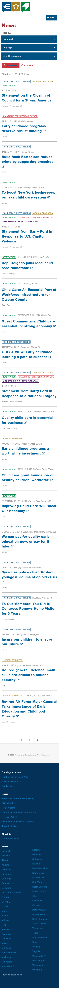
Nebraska (37, 859)
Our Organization (10, 838)
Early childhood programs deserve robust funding (24, 128)
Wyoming (37, 969)
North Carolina (39, 886)
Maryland (6, 947)
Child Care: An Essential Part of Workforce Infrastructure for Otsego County (29, 294)
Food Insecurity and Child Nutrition (19, 812)
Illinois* (5, 915)
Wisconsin (37, 965)
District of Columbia (11, 892)
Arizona (5, 864)
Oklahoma (37, 900)
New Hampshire (40, 868)
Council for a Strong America (16, 7)
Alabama (6, 855)
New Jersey (38, 873)
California (6, 874)
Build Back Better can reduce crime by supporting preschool (28, 159)
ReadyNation (9, 85)
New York (11, 65)
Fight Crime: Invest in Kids (16, 81)
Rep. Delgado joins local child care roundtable (27, 265)
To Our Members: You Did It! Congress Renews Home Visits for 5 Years (28, 608)
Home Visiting (8, 807)
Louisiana (6, 938)
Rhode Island (39, 914)
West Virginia (39, 960)
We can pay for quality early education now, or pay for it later (26, 541)
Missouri (36, 849)
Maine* (5, 943)
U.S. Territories (39, 937)
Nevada (36, 863)
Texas (35, 932)
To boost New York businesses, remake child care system (28, 195)
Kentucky (6, 934)
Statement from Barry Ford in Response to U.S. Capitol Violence (27, 236)
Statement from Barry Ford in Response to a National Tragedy (29, 393)
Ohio (34, 896)
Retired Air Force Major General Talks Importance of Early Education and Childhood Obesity (29, 708)
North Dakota (39, 891)
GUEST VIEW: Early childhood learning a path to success (27, 354)
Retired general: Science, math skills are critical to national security (28, 675)
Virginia (36, 951)
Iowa (4, 924)
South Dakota (39, 923)
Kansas (5, 929)
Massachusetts (9, 952)
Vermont (36, 946)
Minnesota (7, 961)
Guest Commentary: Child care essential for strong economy (28, 323)
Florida (5, 897)
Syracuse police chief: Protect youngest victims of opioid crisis (29, 574)
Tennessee (37, 928)
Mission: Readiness (43, 81)
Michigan (6, 957)
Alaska (5, 860)
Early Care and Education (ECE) (18, 798)
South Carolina (39, 919)
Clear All (30, 65)
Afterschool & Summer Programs (18, 821)
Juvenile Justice (10, 826)
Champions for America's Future (19, 116)
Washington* (38, 956)
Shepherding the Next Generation (20, 221)
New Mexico (38, 877)
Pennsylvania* (39, 909)
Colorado (6, 878)
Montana (36, 854)
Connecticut (8, 883)
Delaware (6, 888)
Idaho (4, 911)
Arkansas (6, 869)
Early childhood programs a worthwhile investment (25, 451)
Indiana (5, 920)
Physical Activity (10, 817)
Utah (34, 942)
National (6, 851)
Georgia (6, 901)
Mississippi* (8, 966)
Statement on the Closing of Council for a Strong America (27, 97)
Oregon (36, 905)
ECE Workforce (9, 803)
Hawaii (5, 906)
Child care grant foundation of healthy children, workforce (27, 477)
